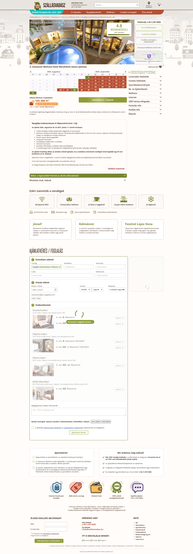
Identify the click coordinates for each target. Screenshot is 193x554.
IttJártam (139, 537)
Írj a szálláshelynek (149, 27)
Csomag (34, 263)
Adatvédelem (140, 525)
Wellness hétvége (106, 546)
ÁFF (137, 523)
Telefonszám (100, 272)
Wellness (111, 12)
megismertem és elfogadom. (94, 428)
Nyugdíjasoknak (93, 12)
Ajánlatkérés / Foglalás (103, 100)
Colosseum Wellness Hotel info (149, 48)
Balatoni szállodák (82, 546)
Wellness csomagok (71, 546)
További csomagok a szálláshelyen (149, 41)
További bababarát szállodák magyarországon (84, 510)
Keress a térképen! (149, 6)
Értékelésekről (140, 530)
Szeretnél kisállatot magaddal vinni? (43, 295)
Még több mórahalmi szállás (113, 506)
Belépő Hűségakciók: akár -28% (46, 12)
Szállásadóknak (141, 532)
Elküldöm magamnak (116, 168)
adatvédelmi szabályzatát (73, 428)
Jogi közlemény (141, 527)
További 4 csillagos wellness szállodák (105, 508)
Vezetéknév (68, 263)
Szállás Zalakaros (139, 546)
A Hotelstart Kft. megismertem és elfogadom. (45, 534)
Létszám (82, 286)
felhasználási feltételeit (52, 428)
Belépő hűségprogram (143, 534)
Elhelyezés (111, 286)
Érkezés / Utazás (36, 286)
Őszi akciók (147, 12)
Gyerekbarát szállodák (94, 546)
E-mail (33, 272)
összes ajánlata (59, 66)
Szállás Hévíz (129, 546)
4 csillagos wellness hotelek (56, 546)
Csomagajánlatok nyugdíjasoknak (114, 510)
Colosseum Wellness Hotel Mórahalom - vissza (85, 506)
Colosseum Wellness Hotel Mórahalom (49, 30)
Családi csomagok (128, 12)
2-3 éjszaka (76, 12)
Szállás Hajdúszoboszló (118, 546)
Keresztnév (99, 263)
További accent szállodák (82, 508)
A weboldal (39, 428)
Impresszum (140, 539)
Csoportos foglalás (149, 34)
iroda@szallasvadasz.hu (79, 5)
